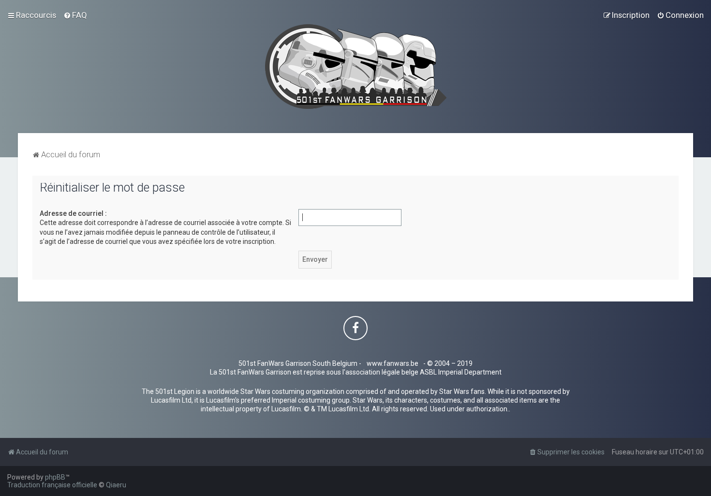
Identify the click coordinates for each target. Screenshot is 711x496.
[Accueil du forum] (355, 66)
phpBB (55, 477)
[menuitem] (75, 15)
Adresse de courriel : (73, 213)
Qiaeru (116, 485)
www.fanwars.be (392, 363)
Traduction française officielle (52, 485)
